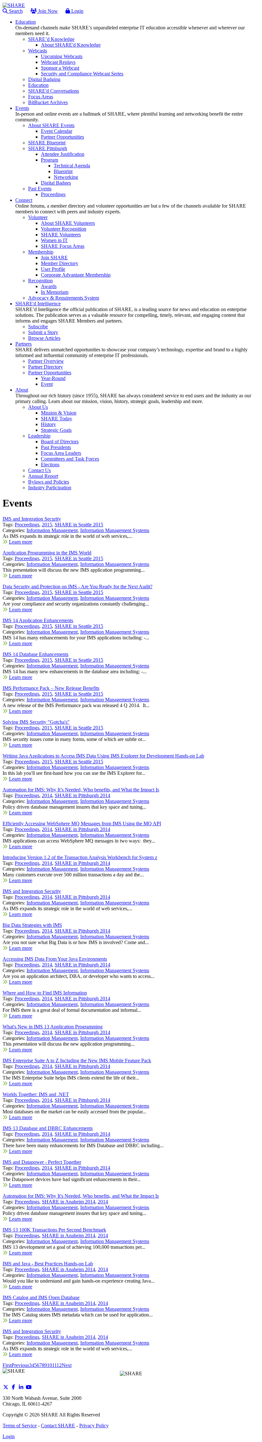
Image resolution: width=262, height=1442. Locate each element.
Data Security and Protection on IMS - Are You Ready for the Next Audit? (77, 586)
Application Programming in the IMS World (47, 552)
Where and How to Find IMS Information (45, 993)
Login (76, 11)
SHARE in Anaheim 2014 (68, 1201)
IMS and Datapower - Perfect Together (42, 1162)
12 (59, 1365)
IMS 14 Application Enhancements (38, 620)
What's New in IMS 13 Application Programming (53, 1026)
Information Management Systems (114, 530)
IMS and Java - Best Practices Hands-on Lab (48, 1263)
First (7, 1365)
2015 (47, 524)
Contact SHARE (58, 1425)
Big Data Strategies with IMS (32, 925)
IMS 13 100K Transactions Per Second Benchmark (54, 1229)
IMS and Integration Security (32, 519)
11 (54, 1365)
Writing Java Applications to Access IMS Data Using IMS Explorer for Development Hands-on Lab (103, 756)
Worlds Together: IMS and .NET (36, 1094)
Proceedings (27, 524)
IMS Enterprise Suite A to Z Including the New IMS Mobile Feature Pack (77, 1060)
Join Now (47, 11)
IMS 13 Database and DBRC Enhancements (48, 1128)
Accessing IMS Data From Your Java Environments (55, 959)
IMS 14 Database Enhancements (35, 654)
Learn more (20, 542)
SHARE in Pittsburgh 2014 (82, 795)
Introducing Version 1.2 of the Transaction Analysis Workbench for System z (80, 857)
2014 (47, 795)
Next (67, 1365)
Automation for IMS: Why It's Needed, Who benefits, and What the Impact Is (81, 1196)
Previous (20, 1365)
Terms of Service (20, 1425)
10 (49, 1365)
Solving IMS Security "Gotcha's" (36, 722)
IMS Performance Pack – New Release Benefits (51, 688)
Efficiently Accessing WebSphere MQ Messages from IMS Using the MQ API (82, 823)
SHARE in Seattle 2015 (79, 524)
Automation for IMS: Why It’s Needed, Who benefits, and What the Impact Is (81, 789)
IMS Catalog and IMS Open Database (41, 1297)
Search (15, 11)
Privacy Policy (94, 1425)
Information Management (52, 530)
